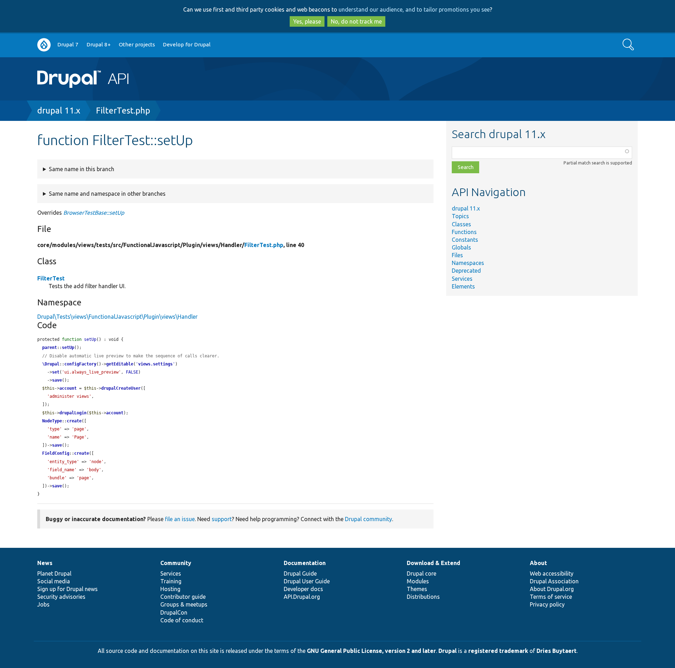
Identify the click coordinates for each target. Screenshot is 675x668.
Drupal (447, 651)
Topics (460, 216)
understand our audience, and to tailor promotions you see (414, 9)
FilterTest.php (123, 110)
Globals (461, 247)
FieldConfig (55, 453)
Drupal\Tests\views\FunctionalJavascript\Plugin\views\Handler (117, 316)
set (55, 372)
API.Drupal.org (302, 597)
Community (175, 563)
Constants (465, 239)
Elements (463, 286)
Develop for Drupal (187, 44)
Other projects (137, 44)
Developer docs (303, 589)
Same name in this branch (81, 169)
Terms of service (551, 597)
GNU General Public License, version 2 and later (371, 651)
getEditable (119, 364)
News (44, 563)
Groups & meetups (183, 604)
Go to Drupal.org (44, 45)
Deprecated (466, 270)
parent (49, 347)
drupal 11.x (58, 110)
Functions (464, 232)
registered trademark (498, 651)
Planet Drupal (54, 573)
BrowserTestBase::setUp (93, 212)
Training (170, 581)
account (68, 388)
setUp (68, 347)
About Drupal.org (552, 589)
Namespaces (468, 263)
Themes (417, 589)
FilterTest (51, 278)
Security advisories (61, 597)
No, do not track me (356, 21)
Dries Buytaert (556, 651)
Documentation (305, 563)
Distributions (423, 597)
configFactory (80, 364)
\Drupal (50, 364)
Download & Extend (433, 563)
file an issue (180, 519)
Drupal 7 (67, 44)
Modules (418, 581)
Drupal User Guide (307, 581)
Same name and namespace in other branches (107, 193)
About (538, 563)
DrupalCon (173, 612)
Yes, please (307, 21)
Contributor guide (183, 597)
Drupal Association (554, 581)
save (57, 380)
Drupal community (368, 519)
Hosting (170, 589)
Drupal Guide (300, 573)
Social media (53, 581)
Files (457, 255)
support (222, 519)
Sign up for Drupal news (67, 589)
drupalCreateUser (121, 388)
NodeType (52, 421)
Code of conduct (181, 620)
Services (462, 278)
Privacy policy (547, 604)
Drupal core (421, 573)
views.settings (155, 364)
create (74, 421)
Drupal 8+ (98, 44)
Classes (461, 224)
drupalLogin (72, 412)
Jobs (43, 604)
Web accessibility (551, 573)
